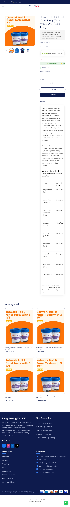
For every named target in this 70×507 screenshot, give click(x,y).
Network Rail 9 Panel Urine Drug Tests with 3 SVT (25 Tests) (19, 348)
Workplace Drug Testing (45, 438)
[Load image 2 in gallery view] (17, 50)
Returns (5, 460)
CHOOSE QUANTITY (45, 71)
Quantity (42, 79)
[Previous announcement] (4, 2)
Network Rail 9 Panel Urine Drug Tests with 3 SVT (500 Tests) (50, 396)
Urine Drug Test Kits (44, 423)
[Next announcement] (12, 2)
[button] (3, 6)
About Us (5, 457)
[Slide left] (7, 51)
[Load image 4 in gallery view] (28, 50)
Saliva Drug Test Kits (44, 427)
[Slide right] (33, 51)
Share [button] (43, 101)
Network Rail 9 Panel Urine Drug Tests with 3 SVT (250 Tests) (19, 396)
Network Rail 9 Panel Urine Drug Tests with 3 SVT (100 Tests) (50, 348)
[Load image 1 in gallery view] (11, 50)
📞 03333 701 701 (17, 2)
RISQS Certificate (8, 482)
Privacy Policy (7, 478)
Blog (3, 468)
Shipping (45, 53)
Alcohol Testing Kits (43, 434)
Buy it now (52, 94)
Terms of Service (8, 475)
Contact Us (6, 471)
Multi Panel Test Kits (44, 430)
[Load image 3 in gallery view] (22, 50)
